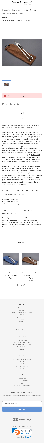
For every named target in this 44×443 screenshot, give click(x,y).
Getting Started (7, 222)
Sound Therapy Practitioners (22, 312)
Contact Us (22, 308)
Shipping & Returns (22, 317)
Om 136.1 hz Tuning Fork (11, 277)
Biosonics (22, 362)
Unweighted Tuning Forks (22, 345)
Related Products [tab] (22, 242)
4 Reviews (22, 119)
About (22, 315)
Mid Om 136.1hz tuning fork (14, 153)
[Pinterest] (18, 104)
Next (39, 264)
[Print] (11, 104)
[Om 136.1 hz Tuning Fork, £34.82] (11, 259)
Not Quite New (22, 347)
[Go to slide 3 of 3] (24, 285)
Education (22, 310)
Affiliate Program (22, 330)
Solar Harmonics (23, 162)
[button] (22, 433)
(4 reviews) (16, 20)
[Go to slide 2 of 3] (21, 285)
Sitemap (22, 321)
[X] (14, 104)
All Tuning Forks (22, 340)
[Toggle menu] (3, 3)
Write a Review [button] (25, 20)
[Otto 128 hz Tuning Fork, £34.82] (30, 259)
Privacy (22, 319)
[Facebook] (3, 104)
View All (22, 368)
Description (22, 113)
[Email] (7, 104)
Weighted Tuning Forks (22, 342)
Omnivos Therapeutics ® (22, 359)
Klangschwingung (22, 366)
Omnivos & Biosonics (22, 364)
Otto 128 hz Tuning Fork (31, 277)
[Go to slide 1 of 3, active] (17, 285)
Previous (3, 264)
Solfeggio (34, 162)
